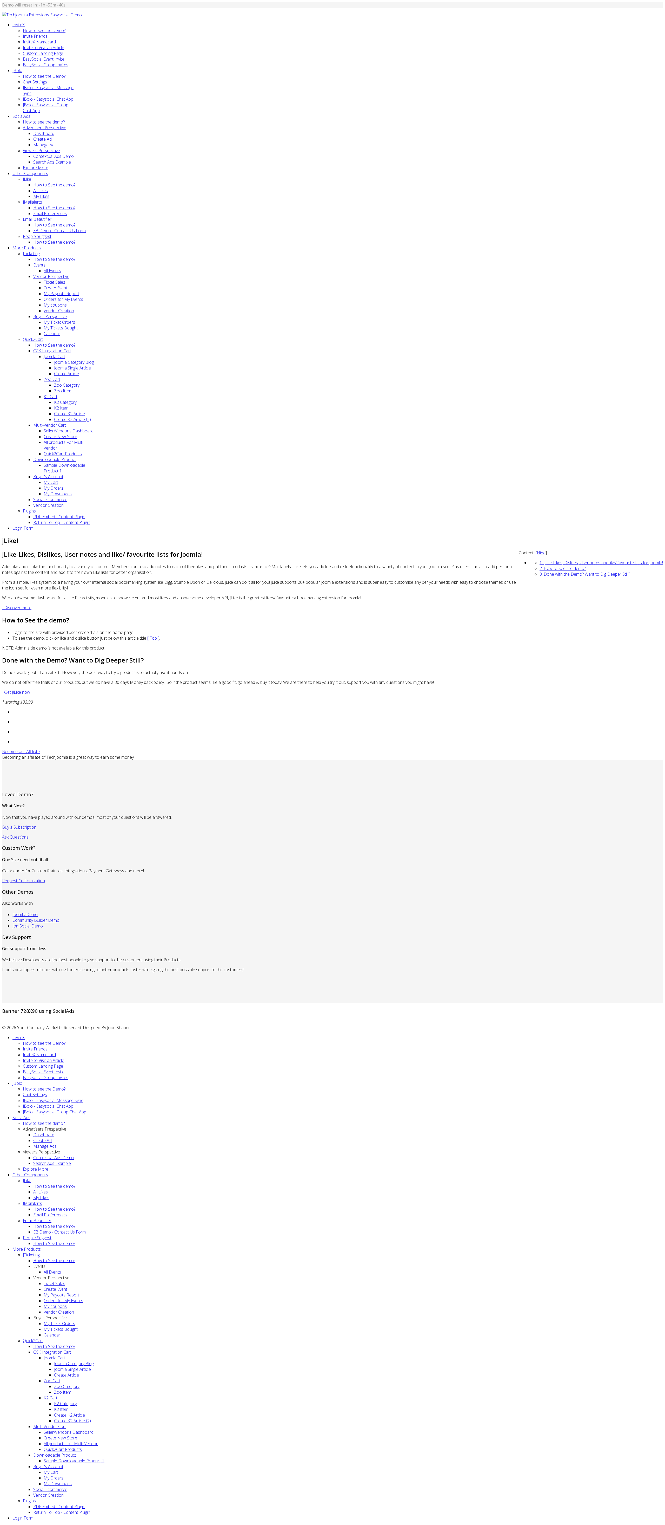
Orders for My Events (63, 299)
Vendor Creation (59, 311)
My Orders (53, 488)
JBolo (17, 70)
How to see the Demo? (44, 30)
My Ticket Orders (59, 322)
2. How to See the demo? (563, 568)
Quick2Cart (33, 339)
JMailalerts (32, 202)
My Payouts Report (61, 293)
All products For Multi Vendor (71, 1443)
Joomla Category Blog (74, 362)
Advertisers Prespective (44, 128)
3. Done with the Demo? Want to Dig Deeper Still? (585, 574)
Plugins (29, 511)
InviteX (18, 25)
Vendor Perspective (51, 276)
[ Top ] (153, 638)
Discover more (17, 608)
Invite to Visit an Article (43, 47)
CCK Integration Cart (52, 351)
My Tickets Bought (61, 328)
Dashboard (43, 133)
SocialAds (21, 116)
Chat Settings (35, 82)
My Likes (41, 196)
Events (39, 265)
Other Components (30, 173)
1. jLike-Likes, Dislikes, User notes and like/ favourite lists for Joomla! (601, 563)
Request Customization (23, 881)
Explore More (35, 168)
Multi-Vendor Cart (49, 425)
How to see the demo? (44, 122)
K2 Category (65, 402)
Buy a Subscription (19, 827)
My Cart (51, 482)
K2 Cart (50, 396)
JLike (27, 179)
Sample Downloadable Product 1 (74, 1461)
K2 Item (61, 408)
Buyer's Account (48, 476)
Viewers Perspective (41, 150)
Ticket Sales (54, 282)
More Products (26, 248)
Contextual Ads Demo (53, 156)
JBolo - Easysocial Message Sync (53, 1100)
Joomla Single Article (72, 368)
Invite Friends (35, 36)
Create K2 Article (69, 414)
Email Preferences (50, 213)
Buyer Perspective (50, 316)
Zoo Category (66, 385)
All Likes (40, 190)
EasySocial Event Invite (43, 59)
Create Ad (42, 139)
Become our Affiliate (21, 751)
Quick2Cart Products (63, 454)
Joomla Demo (25, 914)
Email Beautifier (37, 219)
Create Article (66, 374)
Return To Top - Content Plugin (61, 522)
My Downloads (58, 494)
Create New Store (60, 436)
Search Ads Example (52, 162)
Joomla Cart (54, 356)
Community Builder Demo (35, 920)
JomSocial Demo (27, 926)
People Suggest (37, 236)
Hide (541, 553)
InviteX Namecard (39, 42)
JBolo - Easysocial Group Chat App (54, 1112)
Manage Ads (45, 145)
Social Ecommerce (50, 499)
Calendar (52, 333)
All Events (52, 271)
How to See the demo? (54, 185)
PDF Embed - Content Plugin (59, 517)
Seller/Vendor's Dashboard (69, 431)
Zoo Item (62, 391)
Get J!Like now (16, 692)
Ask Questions (15, 837)
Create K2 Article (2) (72, 419)
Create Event (55, 288)
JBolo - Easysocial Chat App (48, 99)
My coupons (55, 305)
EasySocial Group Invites (45, 65)
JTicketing (31, 253)
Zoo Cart (52, 379)
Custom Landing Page (43, 53)
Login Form (23, 528)
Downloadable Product (54, 459)
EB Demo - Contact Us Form (59, 230)
